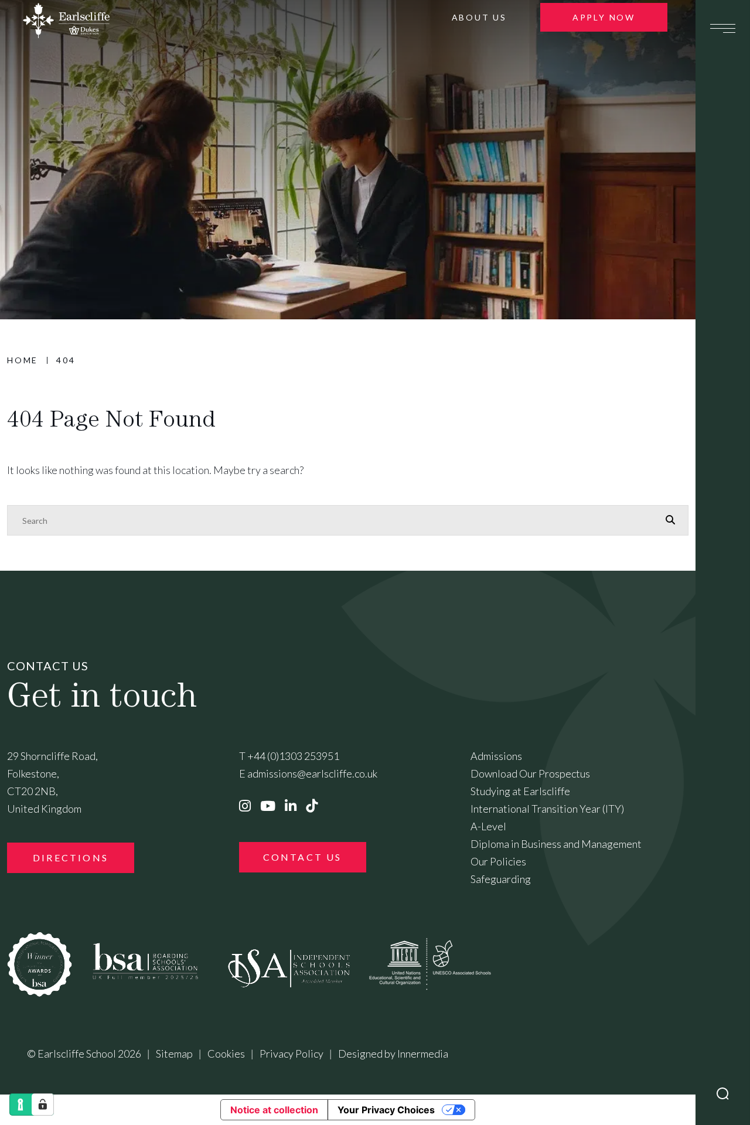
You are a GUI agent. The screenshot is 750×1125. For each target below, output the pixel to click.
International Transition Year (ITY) (547, 808)
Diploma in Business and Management (556, 843)
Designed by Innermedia (393, 1053)
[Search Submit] (723, 1094)
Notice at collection (274, 1110)
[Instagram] (245, 805)
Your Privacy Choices (386, 1110)
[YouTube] (267, 805)
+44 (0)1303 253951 (293, 755)
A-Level (488, 826)
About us (479, 17)
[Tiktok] (312, 805)
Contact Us (302, 856)
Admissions (496, 755)
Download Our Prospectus (530, 773)
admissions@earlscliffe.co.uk (312, 773)
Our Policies (498, 861)
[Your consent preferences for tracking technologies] (43, 1104)
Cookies (226, 1053)
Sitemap (174, 1053)
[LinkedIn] (290, 805)
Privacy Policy (291, 1053)
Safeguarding (501, 878)
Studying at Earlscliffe (520, 791)
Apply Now (603, 17)
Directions (70, 857)
